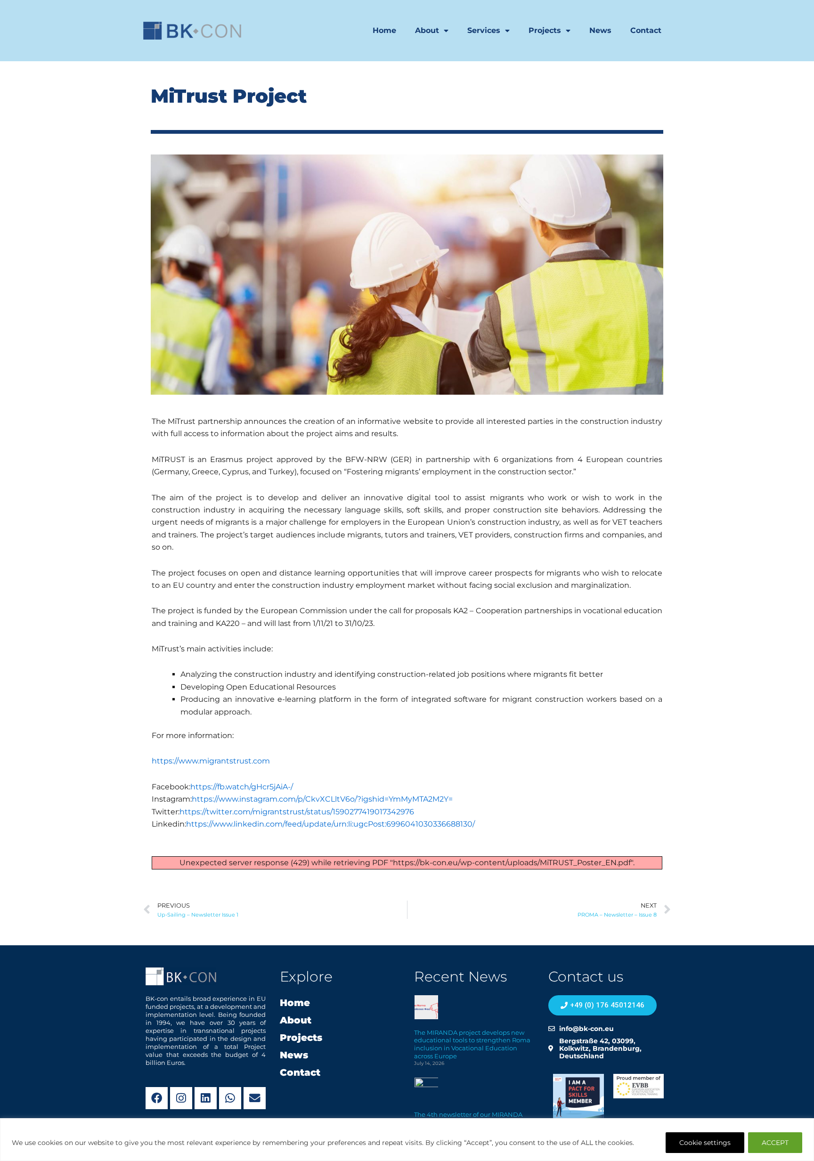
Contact (645, 30)
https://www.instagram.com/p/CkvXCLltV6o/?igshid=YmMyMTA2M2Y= (322, 799)
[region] (407, 1139)
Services (483, 30)
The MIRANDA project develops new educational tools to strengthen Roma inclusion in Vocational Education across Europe (472, 1044)
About (427, 30)
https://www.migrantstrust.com (211, 760)
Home (384, 30)
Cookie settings (705, 1142)
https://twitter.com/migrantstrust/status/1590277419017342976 (296, 811)
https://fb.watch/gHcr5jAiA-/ (241, 786)
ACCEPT (775, 1142)
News (600, 30)
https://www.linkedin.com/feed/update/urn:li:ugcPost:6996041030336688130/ (330, 824)
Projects (545, 30)
